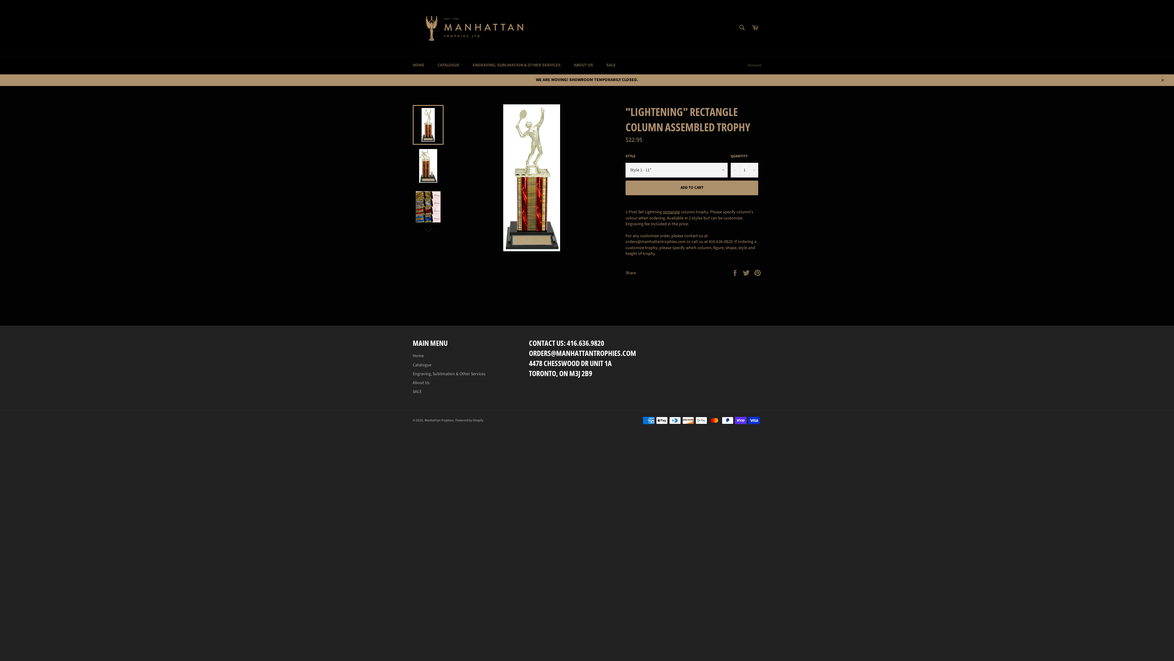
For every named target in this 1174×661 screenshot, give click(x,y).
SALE (611, 65)
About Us (583, 65)
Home (418, 65)
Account (754, 65)
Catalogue (448, 65)
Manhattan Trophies (439, 420)
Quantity (739, 156)
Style (631, 156)
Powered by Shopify (469, 420)
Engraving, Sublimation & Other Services (517, 65)
